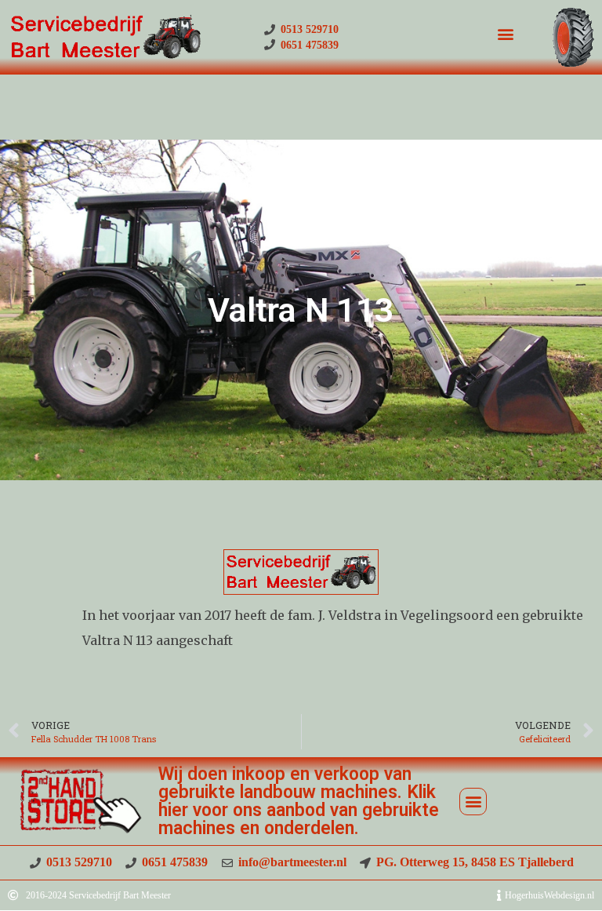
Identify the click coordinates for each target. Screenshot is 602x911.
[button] (505, 33)
